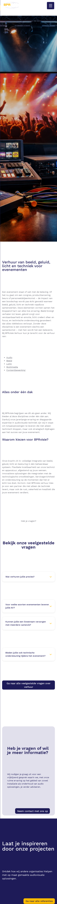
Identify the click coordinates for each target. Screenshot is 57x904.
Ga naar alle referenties (39, 901)
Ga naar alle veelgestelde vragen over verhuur (28, 685)
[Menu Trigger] (50, 5)
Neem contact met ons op (32, 811)
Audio (9, 357)
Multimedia (12, 367)
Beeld (9, 360)
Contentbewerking (15, 370)
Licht (9, 364)
